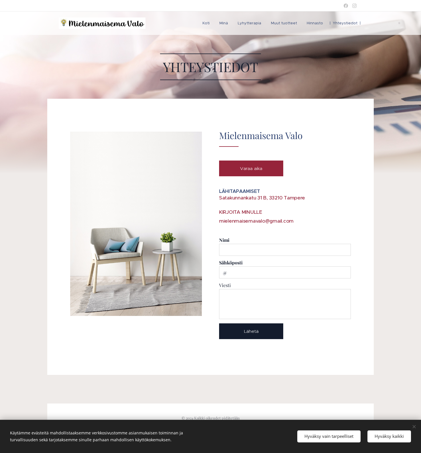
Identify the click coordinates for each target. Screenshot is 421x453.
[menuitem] (206, 23)
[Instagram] (354, 6)
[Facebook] (345, 6)
